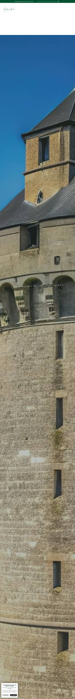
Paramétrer (5, 695)
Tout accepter (13, 695)
